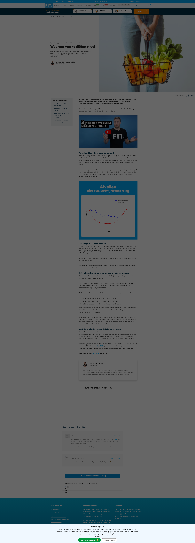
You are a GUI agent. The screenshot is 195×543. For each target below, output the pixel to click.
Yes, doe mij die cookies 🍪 (89, 540)
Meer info (97, 536)
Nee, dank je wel (109, 540)
